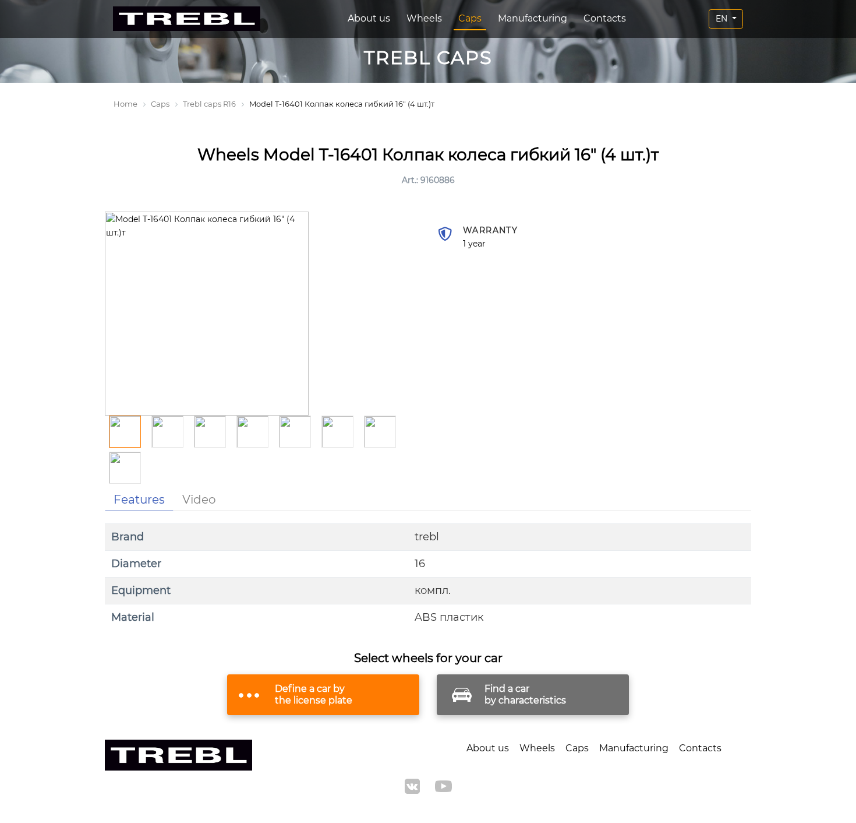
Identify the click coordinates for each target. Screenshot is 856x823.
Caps (470, 18)
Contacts (604, 18)
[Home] (186, 19)
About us (369, 18)
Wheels (424, 18)
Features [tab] (139, 500)
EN (723, 18)
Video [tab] (199, 500)
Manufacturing (532, 18)
